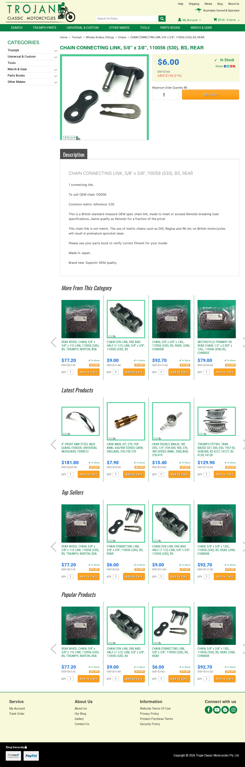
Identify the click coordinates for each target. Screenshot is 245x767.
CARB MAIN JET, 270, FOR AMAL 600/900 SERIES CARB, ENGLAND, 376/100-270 (125, 447)
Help (180, 3)
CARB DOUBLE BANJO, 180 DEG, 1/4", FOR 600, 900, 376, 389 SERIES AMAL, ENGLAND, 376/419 (170, 449)
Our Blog (80, 714)
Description (73, 154)
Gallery (79, 719)
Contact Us (82, 724)
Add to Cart (210, 94)
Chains (122, 37)
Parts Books (170, 27)
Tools (145, 27)
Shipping (194, 3)
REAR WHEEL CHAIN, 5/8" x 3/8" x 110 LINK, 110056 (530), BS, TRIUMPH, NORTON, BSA (80, 345)
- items (227, 19)
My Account (17, 708)
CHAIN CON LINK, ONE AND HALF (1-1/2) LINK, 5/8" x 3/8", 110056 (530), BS (126, 345)
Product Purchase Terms (156, 719)
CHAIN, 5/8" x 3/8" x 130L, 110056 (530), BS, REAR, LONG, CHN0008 (171, 345)
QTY (63, 372)
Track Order (16, 714)
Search (16, 27)
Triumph (77, 37)
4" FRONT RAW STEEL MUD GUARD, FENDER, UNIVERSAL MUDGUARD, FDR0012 (79, 447)
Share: (220, 66)
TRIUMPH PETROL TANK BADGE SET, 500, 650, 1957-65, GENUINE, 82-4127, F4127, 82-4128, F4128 (216, 449)
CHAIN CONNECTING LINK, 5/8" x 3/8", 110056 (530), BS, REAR (167, 37)
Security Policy (150, 724)
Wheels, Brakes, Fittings (100, 37)
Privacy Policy (149, 714)
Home (64, 37)
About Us (233, 3)
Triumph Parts (44, 27)
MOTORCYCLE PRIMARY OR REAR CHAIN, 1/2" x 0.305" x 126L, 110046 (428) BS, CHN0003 (215, 347)
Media (208, 3)
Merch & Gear (201, 27)
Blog (220, 3)
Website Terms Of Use (155, 708)
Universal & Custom (83, 27)
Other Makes (119, 27)
